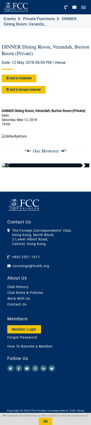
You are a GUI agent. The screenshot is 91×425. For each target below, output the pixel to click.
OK (45, 421)
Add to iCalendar (20, 78)
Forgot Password (22, 337)
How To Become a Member (30, 346)
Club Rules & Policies (25, 293)
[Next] (80, 165)
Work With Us (18, 298)
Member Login (24, 329)
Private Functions (39, 18)
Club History (18, 287)
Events (10, 18)
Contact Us (16, 304)
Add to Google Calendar (25, 89)
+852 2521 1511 (26, 257)
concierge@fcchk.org (31, 266)
